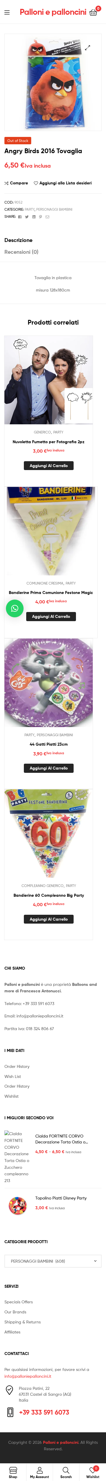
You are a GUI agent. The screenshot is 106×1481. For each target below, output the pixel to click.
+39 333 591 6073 (38, 1003)
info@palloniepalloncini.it (39, 1015)
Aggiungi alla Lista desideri (65, 183)
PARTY (29, 209)
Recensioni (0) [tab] (21, 251)
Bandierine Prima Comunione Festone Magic (51, 592)
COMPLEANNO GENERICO (42, 885)
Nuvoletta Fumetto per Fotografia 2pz (49, 441)
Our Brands (15, 1311)
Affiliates (12, 1331)
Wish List (12, 1076)
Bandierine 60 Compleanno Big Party (49, 895)
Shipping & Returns (22, 1321)
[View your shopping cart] (93, 12)
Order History (16, 1066)
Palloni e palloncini (53, 12)
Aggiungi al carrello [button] (49, 465)
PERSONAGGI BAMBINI (54, 209)
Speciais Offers (18, 1301)
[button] (87, 47)
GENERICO (42, 432)
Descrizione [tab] (18, 240)
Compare (19, 183)
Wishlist (11, 1096)
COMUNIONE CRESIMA (44, 583)
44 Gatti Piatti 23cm (49, 744)
